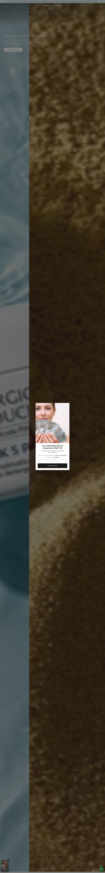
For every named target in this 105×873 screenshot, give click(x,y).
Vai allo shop (52, 465)
